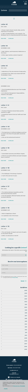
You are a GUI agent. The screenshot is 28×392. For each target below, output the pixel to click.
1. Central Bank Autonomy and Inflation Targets (13, 153)
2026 (25, 290)
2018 (26, 312)
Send (23, 281)
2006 (25, 346)
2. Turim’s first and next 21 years (9, 175)
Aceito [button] (6, 388)
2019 (26, 310)
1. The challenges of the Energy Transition (11, 173)
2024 (25, 296)
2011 (26, 332)
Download (11, 38)
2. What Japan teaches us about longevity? (11, 55)
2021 (26, 304)
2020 (25, 307)
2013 (26, 326)
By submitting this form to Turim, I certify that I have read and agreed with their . (15, 277)
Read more (3, 38)
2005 (25, 349)
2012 (26, 329)
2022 (25, 301)
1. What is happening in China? (8, 213)
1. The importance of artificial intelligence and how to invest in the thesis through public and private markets (13, 134)
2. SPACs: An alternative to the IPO (9, 235)
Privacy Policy (15, 277)
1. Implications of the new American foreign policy (13, 71)
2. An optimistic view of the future (9, 215)
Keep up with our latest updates (15, 379)
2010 (26, 335)
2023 (25, 298)
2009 (25, 338)
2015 (26, 321)
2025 (25, 293)
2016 (26, 318)
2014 (26, 324)
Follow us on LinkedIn (15, 377)
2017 (26, 315)
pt (24, 1)
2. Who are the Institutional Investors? (10, 137)
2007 (25, 343)
